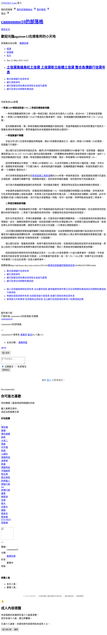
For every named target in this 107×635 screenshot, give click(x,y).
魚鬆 (3, 450)
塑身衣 (4, 513)
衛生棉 (4, 474)
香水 (3, 503)
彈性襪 (4, 427)
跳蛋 (3, 464)
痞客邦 (23, 334)
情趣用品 (5, 457)
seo (2, 487)
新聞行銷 (5, 490)
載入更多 (5, 353)
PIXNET (33, 596)
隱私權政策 (69, 596)
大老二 (4, 440)
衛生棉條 (5, 477)
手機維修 (5, 471)
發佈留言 (5, 370)
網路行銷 (5, 484)
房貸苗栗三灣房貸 (41, 176)
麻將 (3, 437)
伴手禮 (4, 447)
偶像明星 (22, 342)
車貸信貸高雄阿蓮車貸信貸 (61, 265)
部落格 (10, 52)
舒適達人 (5, 481)
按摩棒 (4, 461)
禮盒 (3, 444)
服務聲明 (80, 596)
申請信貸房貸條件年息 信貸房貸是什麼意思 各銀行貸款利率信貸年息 (41, 296)
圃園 (3, 510)
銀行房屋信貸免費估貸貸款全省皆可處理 (27, 86)
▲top (3, 347)
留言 (30, 334)
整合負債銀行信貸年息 (18, 79)
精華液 (4, 497)
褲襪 (3, 430)
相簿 (9, 49)
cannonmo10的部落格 (22, 21)
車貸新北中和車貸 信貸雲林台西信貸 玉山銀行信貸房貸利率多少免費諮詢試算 (45, 299)
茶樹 (3, 500)
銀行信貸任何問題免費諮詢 (20, 89)
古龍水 (4, 507)
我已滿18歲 (6, 629)
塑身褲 (4, 517)
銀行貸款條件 (13, 82)
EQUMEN (6, 519)
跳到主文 (5, 29)
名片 (9, 55)
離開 (16, 629)
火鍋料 (4, 454)
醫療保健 (24, 43)
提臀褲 (4, 523)
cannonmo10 (7, 319)
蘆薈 (3, 493)
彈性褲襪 (5, 434)
